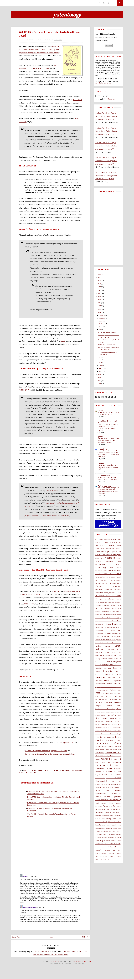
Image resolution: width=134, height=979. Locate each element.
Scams (114, 819)
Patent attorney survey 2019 (105, 746)
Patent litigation (107, 756)
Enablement (106, 615)
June (100, 357)
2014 (99, 312)
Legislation (109, 702)
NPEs (110, 724)
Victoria (102, 856)
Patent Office (107, 758)
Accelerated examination (112, 539)
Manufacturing (112, 709)
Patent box (118, 746)
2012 (99, 377)
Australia (28, 770)
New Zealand (102, 718)
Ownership (99, 737)
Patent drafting (100, 753)
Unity (119, 847)
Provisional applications (112, 797)
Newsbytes (118, 718)
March (101, 365)
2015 (99, 309)
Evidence (108, 624)
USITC (119, 850)
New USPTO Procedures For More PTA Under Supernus (108, 478)
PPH (102, 787)
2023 (99, 284)
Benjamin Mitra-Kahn (106, 561)
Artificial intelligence (113, 555)
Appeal (108, 551)
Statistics (118, 828)
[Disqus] (51, 846)
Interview (104, 687)
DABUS (118, 596)
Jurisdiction (109, 696)
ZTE (108, 859)
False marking (105, 637)
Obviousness (116, 728)
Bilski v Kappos (52, 490)
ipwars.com (102, 463)
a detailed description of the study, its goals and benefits (46, 751)
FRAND (114, 643)
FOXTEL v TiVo (105, 643)
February (101, 368)
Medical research (104, 712)
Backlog (118, 558)
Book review (115, 567)
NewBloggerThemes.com (82, 961)
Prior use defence (115, 787)
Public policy (115, 799)
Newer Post (16, 937)
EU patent (112, 618)
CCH (107, 574)
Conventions (99, 593)
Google (119, 649)
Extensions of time (103, 633)
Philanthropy (99, 784)
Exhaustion (99, 627)
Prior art (107, 787)
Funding (100, 646)
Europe (118, 618)
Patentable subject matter (108, 765)
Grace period (116, 652)
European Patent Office (106, 621)
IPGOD (98, 693)
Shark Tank (117, 822)
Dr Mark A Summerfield (41, 951)
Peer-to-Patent (110, 775)
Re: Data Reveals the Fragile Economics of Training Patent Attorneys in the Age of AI (106, 116)
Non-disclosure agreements (105, 721)
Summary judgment (109, 834)
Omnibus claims (111, 731)
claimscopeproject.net (66, 742)
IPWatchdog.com (104, 486)
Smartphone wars (103, 825)
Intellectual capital (114, 677)
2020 (99, 293)
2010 (99, 384)
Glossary (36, 3)
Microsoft (111, 715)
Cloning (115, 577)
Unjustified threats (104, 850)
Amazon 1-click (101, 545)
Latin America (113, 699)
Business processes (43, 770)
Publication (112, 803)
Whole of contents (115, 856)
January (101, 371)
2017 (99, 303)
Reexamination (101, 809)
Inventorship (100, 690)
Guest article (100, 655)
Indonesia (98, 665)
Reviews (111, 815)
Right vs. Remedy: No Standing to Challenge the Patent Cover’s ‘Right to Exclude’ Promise (108, 427)
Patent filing (110, 753)
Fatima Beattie (100, 640)
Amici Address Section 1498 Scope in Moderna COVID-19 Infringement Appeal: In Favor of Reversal (108, 454)
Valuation (118, 853)
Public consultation (102, 800)
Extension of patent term (108, 630)
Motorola (118, 715)
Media (97, 712)
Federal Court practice (113, 640)
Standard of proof (109, 828)
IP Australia (56, 591)
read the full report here (103, 83)
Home (14, 3)
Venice (97, 856)
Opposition (105, 734)
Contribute (46, 3)
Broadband (99, 571)
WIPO (97, 859)
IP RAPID (118, 690)
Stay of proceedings (101, 831)
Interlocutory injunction (112, 680)
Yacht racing (103, 859)
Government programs (103, 652)
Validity (112, 853)
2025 (99, 277)
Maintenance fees (101, 709)
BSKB (104, 571)
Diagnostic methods (107, 602)
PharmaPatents (104, 475)
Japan (107, 693)
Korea (115, 696)
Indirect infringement (114, 662)
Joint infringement (115, 693)
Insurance (100, 674)
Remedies (98, 815)
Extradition (115, 633)
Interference (99, 680)
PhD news (116, 781)
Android (113, 548)
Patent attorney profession (108, 743)
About (20, 3)
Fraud (119, 643)
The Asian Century (116, 841)
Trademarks (99, 844)
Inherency (118, 665)
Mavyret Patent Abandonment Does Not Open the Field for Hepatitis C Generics (108, 440)
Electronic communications (113, 608)
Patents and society (109, 771)
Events (119, 621)
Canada (99, 574)
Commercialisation (116, 580)
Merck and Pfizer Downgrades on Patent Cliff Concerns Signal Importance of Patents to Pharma (108, 490)
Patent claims (100, 750)
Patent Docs (102, 449)
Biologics (118, 564)
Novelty (104, 724)
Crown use (111, 596)
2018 (99, 299)
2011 (99, 381)
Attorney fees (100, 558)
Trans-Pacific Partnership (112, 844)
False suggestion (115, 637)
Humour (104, 659)
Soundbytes (99, 828)
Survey (110, 837)
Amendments (112, 545)
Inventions (112, 687)
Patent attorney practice (113, 740)
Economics (100, 608)
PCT (100, 775)
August (101, 327)
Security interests (108, 822)
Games (109, 646)
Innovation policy (112, 671)
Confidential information (104, 589)
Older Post (86, 937)
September (102, 324)
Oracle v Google (115, 734)
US (35, 773)
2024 (99, 280)
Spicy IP (100, 437)
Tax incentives (116, 837)
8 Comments (58, 40)
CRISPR (102, 596)
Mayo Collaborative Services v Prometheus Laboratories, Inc (47, 516)
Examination (116, 624)
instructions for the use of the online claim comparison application (49, 754)
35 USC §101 (77, 100)
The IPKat (101, 410)
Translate (111, 99)
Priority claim (105, 790)
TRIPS (105, 847)
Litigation (101, 706)
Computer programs (62, 770)
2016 (99, 306)
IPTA (103, 693)
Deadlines (106, 599)
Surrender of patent (101, 837)
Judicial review (100, 696)
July (100, 329)
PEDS (104, 775)
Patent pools (117, 759)
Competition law (101, 583)
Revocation (117, 815)
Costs (113, 593)
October (101, 321)
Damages (99, 599)
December (102, 315)
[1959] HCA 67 (24, 390)
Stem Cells (111, 831)
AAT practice (99, 539)
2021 (99, 290)
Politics (98, 787)
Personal (118, 778)
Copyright (107, 593)
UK (116, 847)
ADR (120, 542)
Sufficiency (99, 834)
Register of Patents (114, 809)
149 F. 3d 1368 (29, 604)
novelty (63, 341)
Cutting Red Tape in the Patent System (108, 332)
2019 (99, 296)
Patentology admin (104, 768)
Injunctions (99, 668)
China (113, 574)
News (112, 718)
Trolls (111, 847)
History (98, 659)
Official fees (100, 731)
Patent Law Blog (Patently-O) (108, 422)
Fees (97, 643)
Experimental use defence (112, 627)
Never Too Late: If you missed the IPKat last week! (108, 413)
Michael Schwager (101, 715)
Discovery (118, 602)
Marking (119, 709)
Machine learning (114, 706)
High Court (117, 655)
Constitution (117, 589)
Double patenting (116, 605)
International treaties (104, 684)
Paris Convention (109, 737)
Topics (27, 3)
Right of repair (100, 819)
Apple (114, 552)
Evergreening (100, 624)
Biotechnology (102, 567)
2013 (99, 374)
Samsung (108, 819)
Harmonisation (109, 655)
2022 (99, 287)
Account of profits (102, 542)
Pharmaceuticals (103, 781)
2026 (99, 274)
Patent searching (101, 762)
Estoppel (105, 618)
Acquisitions (114, 542)
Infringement (108, 664)
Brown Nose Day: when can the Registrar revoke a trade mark (108, 467)
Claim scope (109, 577)
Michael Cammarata (115, 712)
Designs (112, 599)
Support (118, 834)
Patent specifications (114, 762)
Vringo (107, 856)
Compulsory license (114, 583)
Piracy (105, 784)
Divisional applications (103, 605)
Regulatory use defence (113, 812)
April (100, 363)
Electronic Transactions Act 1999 (105, 611)
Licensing (117, 702)
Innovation (108, 668)
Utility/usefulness (101, 853)
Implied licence (114, 659)
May (100, 360)
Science (119, 819)
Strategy (118, 831)
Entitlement (114, 615)
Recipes (119, 806)
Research (105, 815)
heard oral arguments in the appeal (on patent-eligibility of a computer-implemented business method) (39, 49)
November (102, 318)
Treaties (98, 847)
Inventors (118, 687)
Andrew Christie (105, 548)
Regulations (100, 812)
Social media (116, 825)
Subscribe (108, 46)
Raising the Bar (110, 806)
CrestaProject (55, 961)
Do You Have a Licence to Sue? (106, 344)
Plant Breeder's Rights (114, 784)
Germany (112, 649)
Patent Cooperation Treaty (113, 750)
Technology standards (103, 841)
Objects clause (107, 728)
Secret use (99, 822)
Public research (101, 803)
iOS (107, 690)
